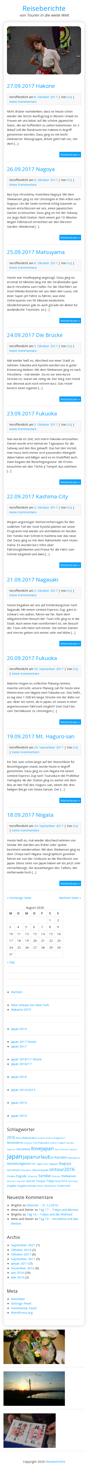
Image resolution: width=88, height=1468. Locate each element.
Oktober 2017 (21, 1254)
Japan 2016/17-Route (26, 1059)
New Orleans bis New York (30, 1005)
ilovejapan (42, 1148)
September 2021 (23, 1245)
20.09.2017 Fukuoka (32, 658)
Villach (40, 1185)
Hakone (11, 1149)
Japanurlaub (37, 1156)
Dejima (28, 1142)
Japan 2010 (19, 1116)
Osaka (11, 1176)
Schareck (32, 1176)
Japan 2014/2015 (23, 1090)
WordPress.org (22, 1312)
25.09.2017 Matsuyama (36, 252)
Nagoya (65, 1163)
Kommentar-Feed (23, 1308)
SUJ (69, 97)
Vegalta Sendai (26, 1186)
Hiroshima (23, 1149)
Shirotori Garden (16, 1181)
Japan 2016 (19, 1077)
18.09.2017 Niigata (30, 814)
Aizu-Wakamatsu (26, 1138)
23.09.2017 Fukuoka (32, 413)
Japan (14, 1156)
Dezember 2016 (22, 1268)
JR (52, 1157)
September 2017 (23, 1259)
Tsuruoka (73, 1181)
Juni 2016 (17, 1272)
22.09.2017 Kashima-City (37, 496)
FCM (35, 1142)
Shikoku (56, 1176)
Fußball (61, 1142)
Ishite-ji (73, 1149)
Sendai (44, 1175)
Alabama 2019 (21, 1009)
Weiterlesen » (70, 154)
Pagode (21, 1176)
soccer (30, 1181)
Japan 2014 (19, 1102)
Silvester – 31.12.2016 (42, 1205)
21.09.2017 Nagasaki (32, 579)
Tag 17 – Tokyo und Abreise (58, 1210)
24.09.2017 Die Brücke (35, 335)
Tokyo (50, 1181)
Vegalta (11, 1186)
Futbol (53, 1142)
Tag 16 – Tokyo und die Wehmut (49, 1214)
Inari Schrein (62, 1149)
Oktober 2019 (21, 1250)
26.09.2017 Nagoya (31, 169)
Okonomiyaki (40, 1170)
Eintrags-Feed (21, 1303)
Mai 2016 (17, 1277)
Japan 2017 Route (23, 1042)
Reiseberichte (44, 8)
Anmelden (18, 1299)
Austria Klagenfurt (55, 1138)
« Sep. (11, 962)
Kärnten (16, 992)
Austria (41, 1138)
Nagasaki (53, 1163)
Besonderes (15, 1142)
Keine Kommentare (23, 101)
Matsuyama (74, 1157)
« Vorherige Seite (19, 898)
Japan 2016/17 (21, 1064)
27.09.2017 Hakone (31, 85)
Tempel (40, 1181)
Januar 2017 (19, 1263)
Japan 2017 (19, 1046)
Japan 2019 (19, 1029)
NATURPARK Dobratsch (19, 1170)
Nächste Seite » (70, 898)
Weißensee (50, 1185)
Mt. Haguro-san (40, 1163)
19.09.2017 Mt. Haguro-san (40, 736)
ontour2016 (62, 1169)
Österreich (63, 1186)
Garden (70, 1142)
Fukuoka (43, 1143)
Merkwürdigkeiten (19, 1163)
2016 (11, 1137)
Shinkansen (68, 1176)
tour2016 (61, 1181)
